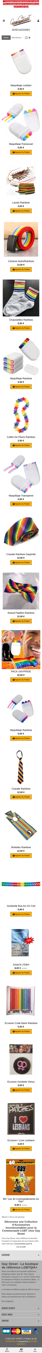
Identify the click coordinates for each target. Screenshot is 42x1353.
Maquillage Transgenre (21, 495)
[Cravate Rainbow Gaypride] (21, 532)
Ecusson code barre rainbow (21, 1023)
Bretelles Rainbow (21, 847)
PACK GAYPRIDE (21, 671)
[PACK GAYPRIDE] (21, 649)
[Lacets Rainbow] (21, 180)
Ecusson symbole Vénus (21, 1082)
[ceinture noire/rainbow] (21, 239)
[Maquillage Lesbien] (21, 63)
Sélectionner (16, 38)
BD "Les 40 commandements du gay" (21, 1200)
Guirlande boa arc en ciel (21, 906)
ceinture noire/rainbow (21, 261)
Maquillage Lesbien (21, 85)
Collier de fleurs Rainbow (21, 437)
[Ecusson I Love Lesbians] (21, 1118)
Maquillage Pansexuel (21, 144)
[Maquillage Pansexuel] (21, 122)
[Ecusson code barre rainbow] (21, 1001)
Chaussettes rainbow (21, 320)
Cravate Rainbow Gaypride (21, 554)
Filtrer (6, 38)
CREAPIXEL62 (11, 1341)
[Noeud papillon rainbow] (21, 591)
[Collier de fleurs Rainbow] (21, 415)
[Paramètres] (38, 20)
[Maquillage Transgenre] (21, 473)
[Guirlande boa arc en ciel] (21, 884)
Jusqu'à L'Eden (21, 964)
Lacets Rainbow (21, 202)
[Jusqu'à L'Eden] (21, 942)
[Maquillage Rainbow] (21, 356)
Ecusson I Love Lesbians (21, 1140)
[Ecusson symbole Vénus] (21, 1059)
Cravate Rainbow (21, 788)
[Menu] (4, 20)
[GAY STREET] (21, 20)
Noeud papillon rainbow (21, 613)
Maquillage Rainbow (21, 378)
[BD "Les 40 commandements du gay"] (21, 1177)
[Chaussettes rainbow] (21, 297)
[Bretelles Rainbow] (21, 825)
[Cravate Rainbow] (21, 766)
